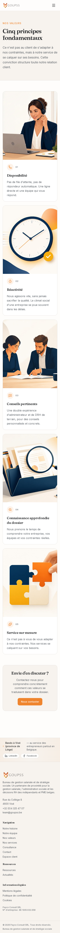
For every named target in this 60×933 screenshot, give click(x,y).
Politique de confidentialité (17, 895)
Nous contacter (30, 701)
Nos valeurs (9, 837)
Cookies (7, 900)
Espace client (10, 856)
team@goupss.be (12, 812)
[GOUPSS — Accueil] (11, 5)
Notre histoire (10, 828)
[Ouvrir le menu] (53, 5)
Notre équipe (10, 833)
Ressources (9, 870)
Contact (7, 852)
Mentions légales (12, 890)
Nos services (10, 842)
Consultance (9, 847)
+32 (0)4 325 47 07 (13, 808)
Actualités (8, 874)
